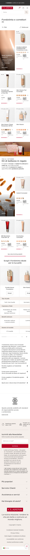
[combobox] (15, 554)
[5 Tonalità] (22, 241)
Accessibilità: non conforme (15, 545)
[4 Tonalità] (22, 198)
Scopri (10, 293)
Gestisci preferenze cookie (15, 548)
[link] (26, 56)
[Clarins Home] (7, 8)
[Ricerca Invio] (26, 12)
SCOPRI (4, 213)
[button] (15, 367)
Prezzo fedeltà (24, 56)
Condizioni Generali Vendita (15, 535)
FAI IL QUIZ (5, 67)
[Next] (26, 337)
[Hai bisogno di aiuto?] (27, 546)
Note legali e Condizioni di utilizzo (15, 542)
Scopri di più (5, 414)
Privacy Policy (15, 539)
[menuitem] (19, 8)
